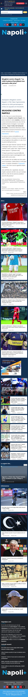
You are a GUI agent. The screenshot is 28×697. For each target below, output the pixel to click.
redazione (5, 85)
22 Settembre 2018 (12, 85)
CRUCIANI (7, 179)
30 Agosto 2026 (11, 393)
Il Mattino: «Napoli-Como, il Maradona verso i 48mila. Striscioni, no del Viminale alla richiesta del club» (13, 301)
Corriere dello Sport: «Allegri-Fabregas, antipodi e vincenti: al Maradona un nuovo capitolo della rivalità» (18, 400)
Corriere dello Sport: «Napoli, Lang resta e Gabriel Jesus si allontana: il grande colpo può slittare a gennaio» (13, 224)
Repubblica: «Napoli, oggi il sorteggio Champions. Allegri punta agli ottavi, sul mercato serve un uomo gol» (12, 275)
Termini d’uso (17, 20)
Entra (25, 12)
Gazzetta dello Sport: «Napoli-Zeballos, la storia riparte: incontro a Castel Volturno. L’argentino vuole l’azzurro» (12, 353)
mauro (3, 180)
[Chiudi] (3, 3)
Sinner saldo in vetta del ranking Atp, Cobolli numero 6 (12, 609)
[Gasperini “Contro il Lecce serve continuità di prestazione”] (14, 548)
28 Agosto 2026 (11, 252)
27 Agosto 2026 (11, 278)
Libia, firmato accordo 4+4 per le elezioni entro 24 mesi (13, 533)
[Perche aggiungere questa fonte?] (26, 3)
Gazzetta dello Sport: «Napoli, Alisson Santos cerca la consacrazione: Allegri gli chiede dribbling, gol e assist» (18, 446)
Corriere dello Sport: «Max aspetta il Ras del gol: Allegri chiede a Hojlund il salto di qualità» (17, 409)
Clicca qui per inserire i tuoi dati (6, 14)
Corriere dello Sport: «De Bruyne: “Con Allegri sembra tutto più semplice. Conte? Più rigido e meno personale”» (18, 418)
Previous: (13, 188)
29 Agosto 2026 (11, 226)
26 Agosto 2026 (11, 356)
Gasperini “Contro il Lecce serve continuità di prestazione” (12, 559)
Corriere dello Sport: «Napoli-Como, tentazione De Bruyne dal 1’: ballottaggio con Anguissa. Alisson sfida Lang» (18, 437)
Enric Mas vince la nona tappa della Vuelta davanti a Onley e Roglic (13, 508)
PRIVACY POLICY (14, 22)
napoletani (12, 182)
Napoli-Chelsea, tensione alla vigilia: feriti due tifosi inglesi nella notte (13, 479)
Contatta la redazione (8, 20)
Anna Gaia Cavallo (6, 535)
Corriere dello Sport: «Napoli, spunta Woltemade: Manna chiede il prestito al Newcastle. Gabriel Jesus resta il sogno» (12, 249)
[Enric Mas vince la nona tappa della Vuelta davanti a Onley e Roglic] (14, 497)
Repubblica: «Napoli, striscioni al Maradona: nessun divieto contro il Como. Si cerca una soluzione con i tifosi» (18, 455)
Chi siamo (23, 20)
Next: (16, 193)
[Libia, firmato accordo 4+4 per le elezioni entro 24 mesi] (14, 522)
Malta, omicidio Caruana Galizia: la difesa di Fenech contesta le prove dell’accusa (14, 584)
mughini (18, 180)
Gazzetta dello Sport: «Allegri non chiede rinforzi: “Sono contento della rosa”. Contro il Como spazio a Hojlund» (18, 427)
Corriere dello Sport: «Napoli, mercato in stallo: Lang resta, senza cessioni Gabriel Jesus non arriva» (13, 327)
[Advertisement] (14, 57)
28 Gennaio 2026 (11, 481)
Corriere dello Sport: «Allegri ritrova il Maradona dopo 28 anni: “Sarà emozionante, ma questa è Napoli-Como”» (13, 390)
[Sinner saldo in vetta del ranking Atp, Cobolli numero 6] (14, 598)
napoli (3, 183)
